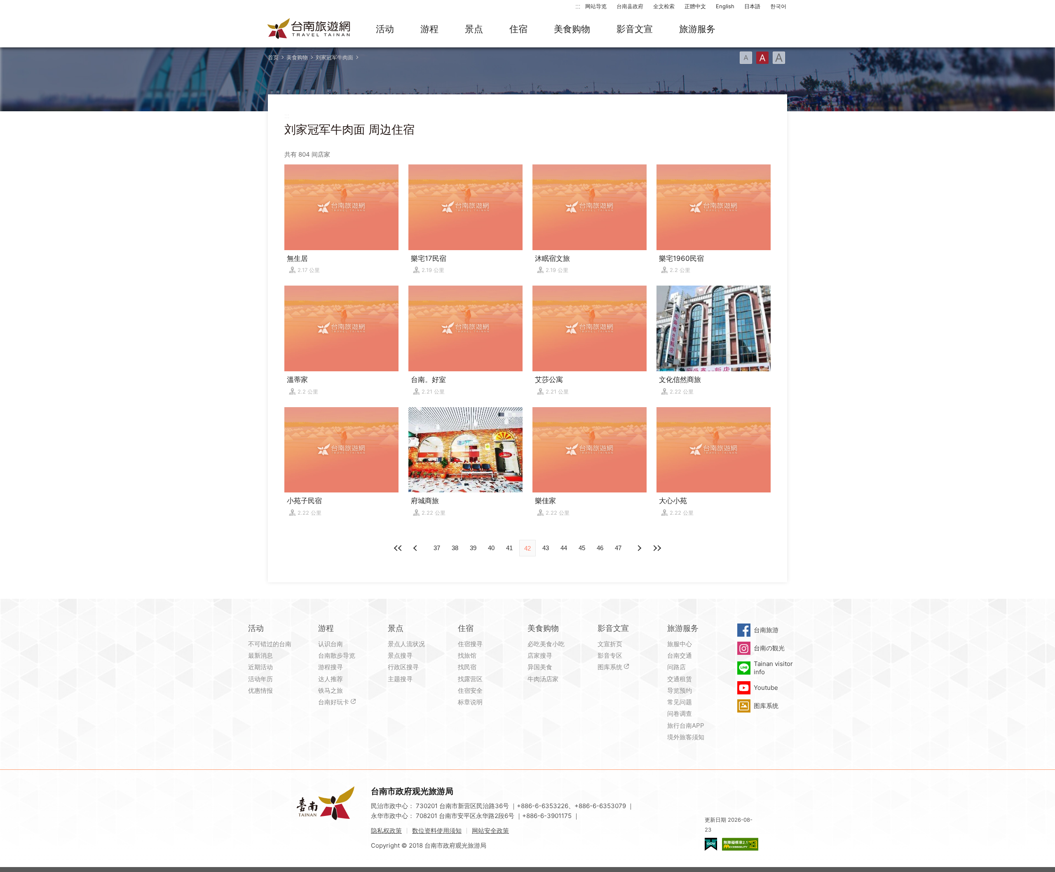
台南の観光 (769, 648)
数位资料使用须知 (437, 830)
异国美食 (540, 667)
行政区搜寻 (403, 667)
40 (491, 547)
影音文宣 (635, 28)
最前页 (398, 548)
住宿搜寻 (470, 644)
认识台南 (330, 644)
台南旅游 (766, 630)
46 (600, 547)
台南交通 (679, 655)
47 (618, 547)
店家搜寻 (540, 655)
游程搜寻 (330, 667)
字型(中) (762, 58)
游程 (429, 28)
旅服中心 (679, 644)
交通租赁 (679, 679)
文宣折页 (610, 644)
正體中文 (695, 6)
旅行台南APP (685, 725)
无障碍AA (740, 844)
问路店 (676, 667)
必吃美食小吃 (546, 644)
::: (577, 6)
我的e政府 (711, 844)
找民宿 (467, 667)
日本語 (752, 6)
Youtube (766, 688)
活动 (385, 28)
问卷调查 (679, 713)
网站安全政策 (490, 830)
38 (455, 547)
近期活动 (260, 667)
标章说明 (470, 702)
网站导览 (596, 6)
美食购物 (572, 28)
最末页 (657, 548)
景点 (474, 28)
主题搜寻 (400, 679)
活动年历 (260, 679)
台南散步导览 (336, 655)
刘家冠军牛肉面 (334, 57)
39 (473, 547)
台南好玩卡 (333, 702)
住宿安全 (470, 690)
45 (582, 547)
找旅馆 (467, 655)
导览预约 (679, 690)
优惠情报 (260, 690)
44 (563, 547)
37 (437, 547)
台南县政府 (630, 6)
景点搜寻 (400, 655)
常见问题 (679, 702)
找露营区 (470, 679)
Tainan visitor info (773, 668)
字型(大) (779, 58)
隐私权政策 (386, 830)
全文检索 (664, 6)
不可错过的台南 (269, 644)
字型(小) (746, 58)
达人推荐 (330, 679)
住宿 (518, 28)
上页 (639, 548)
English (725, 6)
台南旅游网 (309, 29)
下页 (416, 548)
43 (545, 547)
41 (509, 547)
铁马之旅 (330, 690)
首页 (273, 57)
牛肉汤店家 (543, 679)
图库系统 (610, 667)
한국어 (778, 6)
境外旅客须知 (685, 737)
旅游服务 (697, 28)
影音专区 (610, 655)
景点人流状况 (406, 644)
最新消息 (260, 655)
